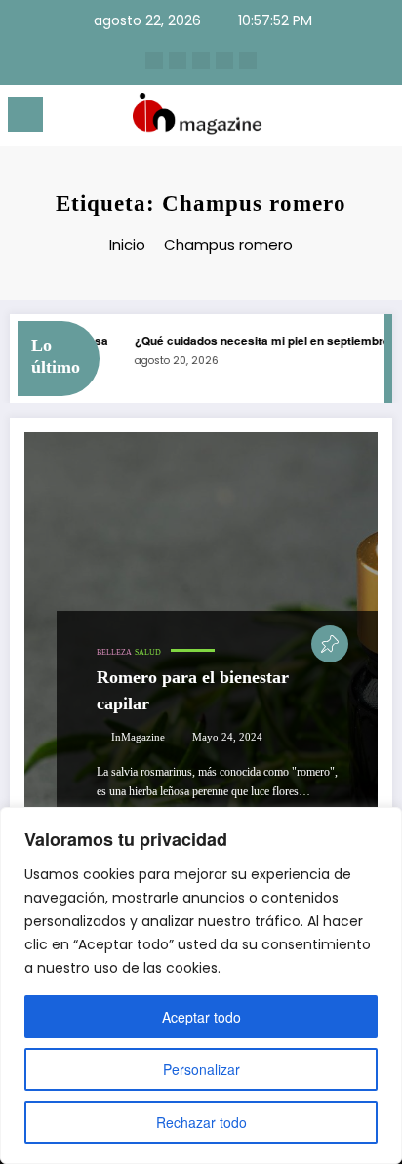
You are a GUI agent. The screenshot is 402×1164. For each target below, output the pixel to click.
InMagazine (138, 737)
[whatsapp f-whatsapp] (248, 60)
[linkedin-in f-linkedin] (177, 60)
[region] (201, 985)
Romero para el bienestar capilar (193, 690)
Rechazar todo (201, 1122)
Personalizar (201, 1069)
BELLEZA (114, 652)
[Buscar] (343, 117)
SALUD (148, 652)
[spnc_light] (377, 119)
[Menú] (25, 114)
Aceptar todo (201, 1016)
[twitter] (201, 60)
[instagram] (154, 60)
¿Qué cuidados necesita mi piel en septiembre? (261, 340)
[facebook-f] (224, 60)
